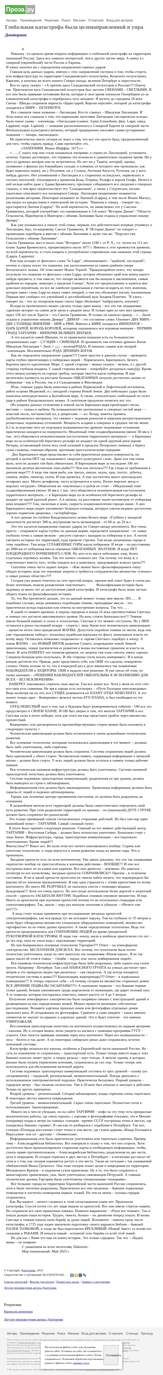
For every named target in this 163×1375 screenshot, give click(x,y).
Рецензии (52, 20)
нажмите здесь (81, 1363)
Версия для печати (42, 1281)
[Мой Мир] (80, 1275)
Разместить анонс (68, 1281)
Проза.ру (147, 1333)
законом (126, 1342)
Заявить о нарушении (96, 1281)
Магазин (79, 20)
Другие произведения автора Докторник (30, 1287)
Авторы (11, 20)
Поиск (65, 20)
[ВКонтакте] (72, 1275)
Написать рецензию (18, 1311)
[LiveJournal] (84, 1275)
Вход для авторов (119, 20)
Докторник (16, 35)
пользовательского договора (32, 1342)
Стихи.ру (132, 1333)
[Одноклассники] (76, 1275)
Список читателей (15, 1281)
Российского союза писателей (99, 1369)
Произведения (31, 20)
